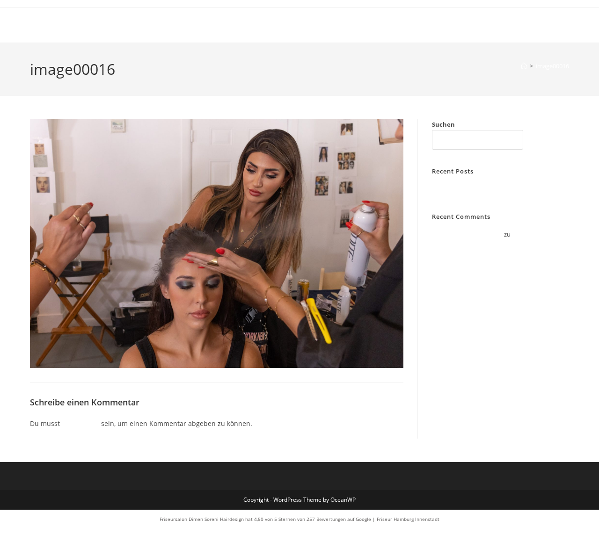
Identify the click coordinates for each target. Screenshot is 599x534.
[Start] (524, 66)
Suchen (443, 124)
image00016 (552, 66)
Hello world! (448, 189)
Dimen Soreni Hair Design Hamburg (123, 25)
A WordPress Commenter (467, 234)
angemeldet (80, 423)
